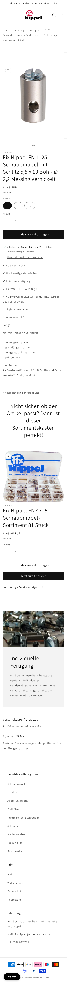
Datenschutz (15, 891)
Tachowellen (15, 842)
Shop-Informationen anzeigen (25, 257)
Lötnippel (13, 792)
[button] (5, 15)
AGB (9, 874)
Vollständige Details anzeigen (21, 587)
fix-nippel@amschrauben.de (32, 934)
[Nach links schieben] (25, 145)
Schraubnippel (16, 784)
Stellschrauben (16, 834)
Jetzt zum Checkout (34, 576)
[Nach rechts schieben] (42, 145)
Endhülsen (13, 809)
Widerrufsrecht (16, 883)
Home (6, 30)
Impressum (14, 899)
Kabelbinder (14, 851)
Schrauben (13, 826)
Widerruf (12, 976)
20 (29, 205)
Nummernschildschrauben (23, 817)
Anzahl (6, 213)
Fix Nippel (28, 977)
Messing (19, 30)
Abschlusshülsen (17, 800)
